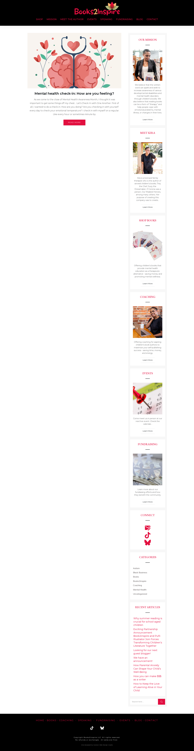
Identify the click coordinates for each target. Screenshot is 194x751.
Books (136, 576)
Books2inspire (139, 581)
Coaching (137, 585)
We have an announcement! (142, 659)
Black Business (140, 572)
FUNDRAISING (105, 720)
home (40, 720)
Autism (136, 568)
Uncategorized (140, 594)
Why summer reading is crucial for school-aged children (147, 621)
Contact (151, 720)
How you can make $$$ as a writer (147, 678)
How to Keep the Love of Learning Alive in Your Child (147, 687)
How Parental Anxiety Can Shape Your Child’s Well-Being (147, 668)
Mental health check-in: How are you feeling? (74, 93)
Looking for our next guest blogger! (145, 652)
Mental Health (139, 589)
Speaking (85, 720)
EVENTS (125, 720)
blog (138, 720)
